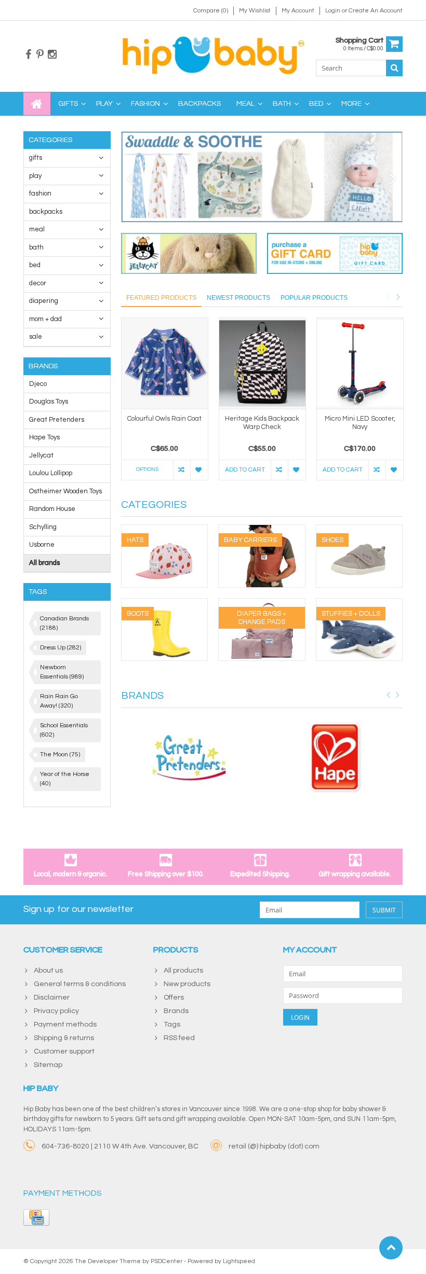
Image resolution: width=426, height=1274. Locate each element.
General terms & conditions (80, 984)
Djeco (38, 383)
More (351, 103)
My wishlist (255, 10)
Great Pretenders (56, 419)
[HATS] (165, 530)
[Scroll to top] (391, 1247)
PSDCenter (166, 1261)
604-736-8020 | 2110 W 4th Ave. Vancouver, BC (120, 1146)
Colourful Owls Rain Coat (164, 418)
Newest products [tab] (238, 297)
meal (245, 103)
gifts (68, 103)
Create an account (376, 10)
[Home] (36, 103)
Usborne (42, 544)
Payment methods (65, 1024)
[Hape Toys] (335, 757)
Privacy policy (56, 1011)
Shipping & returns (64, 1038)
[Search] (394, 68)
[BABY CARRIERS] (262, 530)
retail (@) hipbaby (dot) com (274, 1146)
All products (183, 970)
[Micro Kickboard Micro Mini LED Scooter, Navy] (360, 363)
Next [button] (398, 297)
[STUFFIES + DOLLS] (359, 603)
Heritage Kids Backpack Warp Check (262, 423)
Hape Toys (44, 437)
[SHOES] (359, 530)
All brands (44, 562)
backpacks (199, 103)
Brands (176, 1011)
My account (298, 10)
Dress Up (60, 647)
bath (282, 103)
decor (37, 283)
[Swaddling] (262, 177)
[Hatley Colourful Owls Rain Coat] (165, 363)
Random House (52, 509)
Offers (174, 997)
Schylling (43, 527)
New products (187, 984)
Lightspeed (239, 1261)
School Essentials (64, 730)
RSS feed (179, 1038)
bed (316, 103)
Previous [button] (387, 297)
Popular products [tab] (314, 297)
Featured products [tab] (161, 297)
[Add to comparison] (181, 470)
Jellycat (41, 455)
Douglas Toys (48, 401)
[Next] (393, 179)
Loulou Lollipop (50, 473)
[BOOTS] (165, 603)
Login (333, 10)
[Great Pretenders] (189, 757)
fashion (145, 103)
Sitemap (48, 1065)
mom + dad (45, 319)
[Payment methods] (36, 1217)
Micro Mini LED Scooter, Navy (360, 423)
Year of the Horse (64, 779)
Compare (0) (210, 10)
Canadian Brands (64, 623)
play (104, 103)
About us (48, 970)
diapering (43, 300)
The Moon (60, 754)
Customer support (64, 1051)
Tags (172, 1024)
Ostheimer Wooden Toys (65, 491)
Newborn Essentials (62, 672)
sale (35, 336)
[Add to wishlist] (198, 470)
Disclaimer (52, 997)
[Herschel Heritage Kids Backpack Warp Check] (262, 363)
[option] (165, 404)
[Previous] (130, 179)
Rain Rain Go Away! (59, 701)
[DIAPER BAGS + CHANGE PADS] (262, 603)
